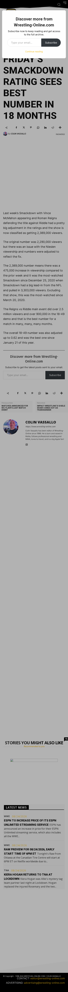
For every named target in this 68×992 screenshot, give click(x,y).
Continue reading (34, 51)
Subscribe (51, 42)
